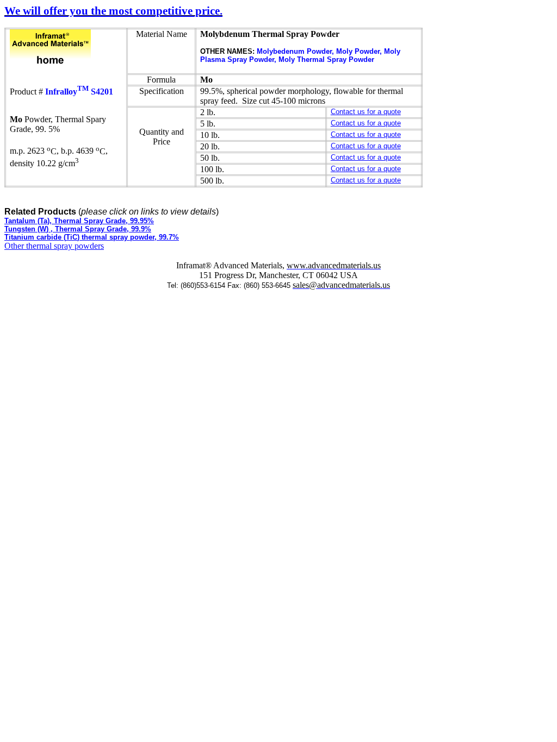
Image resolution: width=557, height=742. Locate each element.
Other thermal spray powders (54, 245)
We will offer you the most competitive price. (113, 10)
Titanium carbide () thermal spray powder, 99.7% (91, 237)
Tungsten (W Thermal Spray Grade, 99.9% (77, 229)
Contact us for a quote (366, 112)
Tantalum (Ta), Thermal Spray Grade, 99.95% (79, 221)
